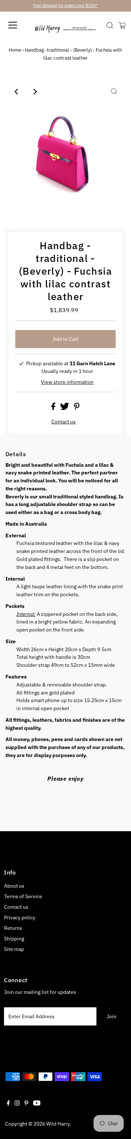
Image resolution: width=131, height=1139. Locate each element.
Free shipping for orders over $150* (65, 5)
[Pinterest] (26, 1103)
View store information (67, 382)
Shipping (14, 938)
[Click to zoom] (114, 92)
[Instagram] (17, 1103)
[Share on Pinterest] (77, 408)
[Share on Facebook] (53, 408)
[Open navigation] (20, 25)
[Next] (35, 92)
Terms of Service (23, 896)
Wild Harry (58, 1123)
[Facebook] (8, 1103)
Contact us (63, 422)
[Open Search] (109, 25)
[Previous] (17, 92)
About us (14, 886)
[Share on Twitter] (65, 408)
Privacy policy (19, 917)
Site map (14, 949)
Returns (13, 928)
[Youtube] (36, 1103)
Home (15, 50)
